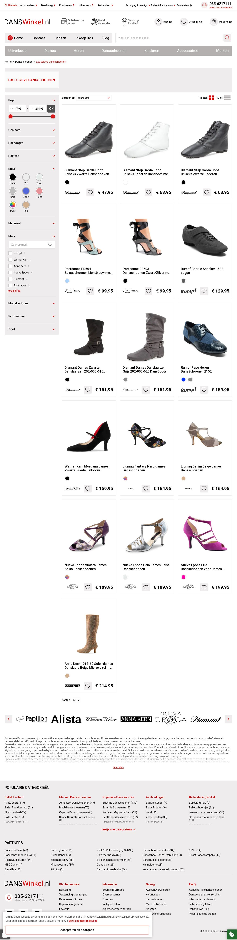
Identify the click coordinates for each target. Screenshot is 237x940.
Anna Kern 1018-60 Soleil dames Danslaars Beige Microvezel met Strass (89, 665)
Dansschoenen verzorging (204, 894)
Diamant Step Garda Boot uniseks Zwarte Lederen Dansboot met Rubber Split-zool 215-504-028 (205, 172)
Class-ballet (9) (105, 864)
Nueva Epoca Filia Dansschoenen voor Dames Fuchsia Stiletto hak (201, 567)
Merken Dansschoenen (75, 797)
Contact (39, 38)
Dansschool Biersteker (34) (158, 850)
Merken (222, 50)
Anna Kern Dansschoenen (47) (77, 802)
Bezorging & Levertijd (136, 5)
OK (51, 109)
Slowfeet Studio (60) (109, 855)
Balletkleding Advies (201, 904)
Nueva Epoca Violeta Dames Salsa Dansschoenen (86, 567)
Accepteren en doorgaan (77, 930)
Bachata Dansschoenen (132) (120, 802)
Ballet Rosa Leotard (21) (19, 807)
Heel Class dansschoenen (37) (120, 817)
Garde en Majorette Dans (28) (120, 812)
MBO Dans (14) (13, 864)
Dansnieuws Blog (199, 908)
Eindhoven (65, 5)
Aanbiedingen (155, 797)
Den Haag (47, 5)
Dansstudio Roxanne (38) (157, 859)
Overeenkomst (111, 894)
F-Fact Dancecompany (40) (204, 855)
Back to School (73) (157, 802)
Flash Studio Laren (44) (18, 859)
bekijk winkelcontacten (221, 7)
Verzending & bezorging (73, 894)
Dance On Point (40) (16, 850)
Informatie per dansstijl (202, 899)
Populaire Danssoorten (118, 797)
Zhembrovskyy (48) (62, 859)
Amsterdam (27, 5)
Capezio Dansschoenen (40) (75, 812)
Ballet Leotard (14, 797)
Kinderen (151, 50)
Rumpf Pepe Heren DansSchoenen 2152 (196, 369)
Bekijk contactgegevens (83, 920)
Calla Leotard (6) (14, 817)
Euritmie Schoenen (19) (116, 807)
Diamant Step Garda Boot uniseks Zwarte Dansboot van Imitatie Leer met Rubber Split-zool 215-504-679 (88, 172)
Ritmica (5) (57, 869)
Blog (105, 38)
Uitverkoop (17, 50)
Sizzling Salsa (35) (61, 850)
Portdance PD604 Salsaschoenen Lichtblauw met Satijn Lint (88, 271)
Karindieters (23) (152, 864)
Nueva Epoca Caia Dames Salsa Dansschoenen (146, 567)
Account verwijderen (158, 889)
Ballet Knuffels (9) (199, 802)
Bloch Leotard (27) (15, 812)
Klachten (151, 908)
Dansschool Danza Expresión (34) (162, 855)
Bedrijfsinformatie (113, 889)
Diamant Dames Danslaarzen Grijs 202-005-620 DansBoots (145, 369)
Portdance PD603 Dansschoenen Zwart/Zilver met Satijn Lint (147, 271)
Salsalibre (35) (13, 869)
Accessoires (187, 50)
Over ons (108, 899)
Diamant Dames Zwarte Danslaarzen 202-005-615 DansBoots (84, 369)
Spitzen (60, 38)
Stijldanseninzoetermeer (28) (114, 859)
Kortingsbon (153, 894)
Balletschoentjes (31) (201, 807)
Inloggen (167, 22)
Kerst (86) (151, 812)
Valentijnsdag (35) (156, 817)
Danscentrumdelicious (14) (20, 855)
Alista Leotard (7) (15, 802)
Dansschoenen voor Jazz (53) (206, 812)
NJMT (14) (195, 850)
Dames (50, 50)
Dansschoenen (114, 50)
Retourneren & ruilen (71, 899)
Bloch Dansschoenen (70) (74, 807)
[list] (227, 97)
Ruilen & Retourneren (162, 5)
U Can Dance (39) (61, 855)
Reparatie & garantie (71, 904)
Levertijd (64, 908)
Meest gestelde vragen (202, 913)
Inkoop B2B (84, 38)
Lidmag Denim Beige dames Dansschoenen (201, 468)
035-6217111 (220, 4)
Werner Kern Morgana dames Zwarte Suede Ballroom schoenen (87, 468)
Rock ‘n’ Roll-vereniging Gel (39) (115, 850)
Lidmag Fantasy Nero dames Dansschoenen (144, 468)
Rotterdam (104, 5)
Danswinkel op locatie (158, 913)
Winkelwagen (225, 22)
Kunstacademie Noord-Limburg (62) (164, 869)
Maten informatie (156, 904)
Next (228, 719)
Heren (79, 50)
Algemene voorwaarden (117, 908)
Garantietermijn (185, 5)
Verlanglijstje (195, 22)
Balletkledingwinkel (202, 797)
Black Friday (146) (156, 807)
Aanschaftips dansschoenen (206, 889)
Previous (8, 719)
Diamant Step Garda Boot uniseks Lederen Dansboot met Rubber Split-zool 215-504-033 (146, 172)
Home (18, 38)
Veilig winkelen (111, 904)
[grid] (211, 97)
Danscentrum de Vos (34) (112, 869)
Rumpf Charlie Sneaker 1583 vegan (202, 271)
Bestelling (65, 889)
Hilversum (85, 5)
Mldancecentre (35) (62, 864)
